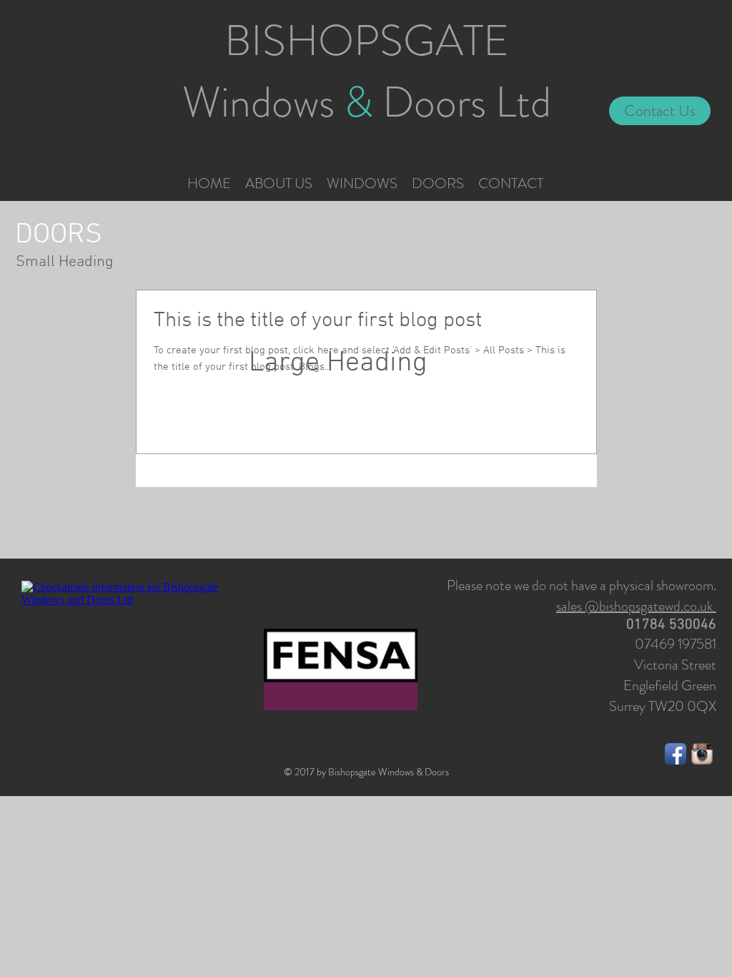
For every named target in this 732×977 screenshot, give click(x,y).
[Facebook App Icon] (675, 754)
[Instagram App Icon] (702, 754)
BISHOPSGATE (366, 41)
